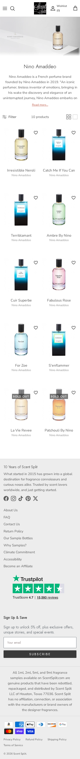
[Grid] (68, 117)
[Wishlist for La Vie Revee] (36, 392)
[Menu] (5, 8)
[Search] (15, 8)
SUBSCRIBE (40, 654)
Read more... (40, 105)
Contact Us (12, 524)
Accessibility (13, 559)
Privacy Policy (12, 739)
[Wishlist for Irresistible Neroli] (36, 133)
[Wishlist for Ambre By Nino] (73, 198)
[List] (75, 117)
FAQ (7, 517)
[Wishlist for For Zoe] (36, 328)
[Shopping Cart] (75, 8)
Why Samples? (15, 545)
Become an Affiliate (18, 566)
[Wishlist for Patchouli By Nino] (73, 392)
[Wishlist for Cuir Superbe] (36, 263)
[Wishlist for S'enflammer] (73, 328)
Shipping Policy (57, 739)
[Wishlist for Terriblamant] (36, 198)
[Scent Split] (40, 8)
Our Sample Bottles (18, 538)
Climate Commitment (19, 552)
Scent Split (19, 753)
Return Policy (13, 531)
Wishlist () (62, 8)
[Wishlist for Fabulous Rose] (73, 263)
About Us (11, 510)
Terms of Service (13, 745)
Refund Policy (34, 739)
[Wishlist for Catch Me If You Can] (73, 133)
